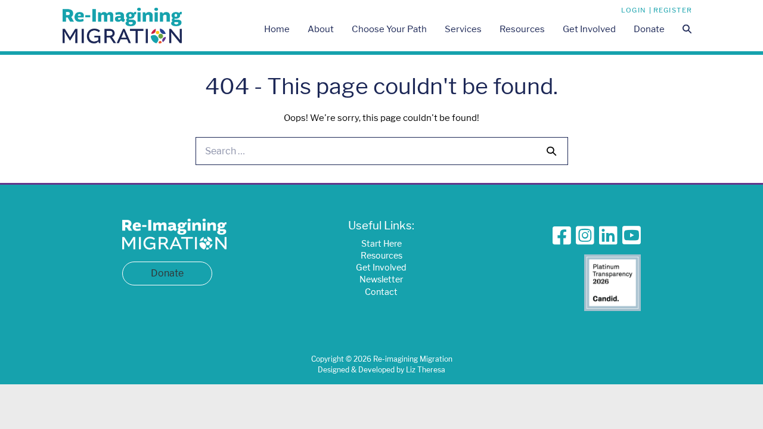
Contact (381, 292)
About (321, 29)
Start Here (381, 243)
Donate (649, 29)
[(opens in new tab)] (612, 281)
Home (277, 29)
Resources (522, 29)
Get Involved (589, 29)
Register (673, 10)
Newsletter (381, 279)
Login (634, 10)
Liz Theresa (425, 369)
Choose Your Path (389, 29)
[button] (687, 30)
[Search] (551, 150)
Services (463, 29)
